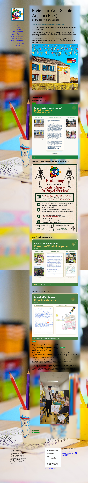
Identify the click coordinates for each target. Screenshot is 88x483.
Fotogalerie (17, 33)
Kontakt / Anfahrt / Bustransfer (17, 40)
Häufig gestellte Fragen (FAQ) (17, 36)
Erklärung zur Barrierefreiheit (17, 43)
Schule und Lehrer (18, 29)
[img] (17, 14)
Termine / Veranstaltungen (17, 31)
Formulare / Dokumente (17, 38)
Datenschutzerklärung (17, 42)
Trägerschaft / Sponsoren (17, 34)
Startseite (18, 25)
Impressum (17, 45)
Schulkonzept (17, 27)
